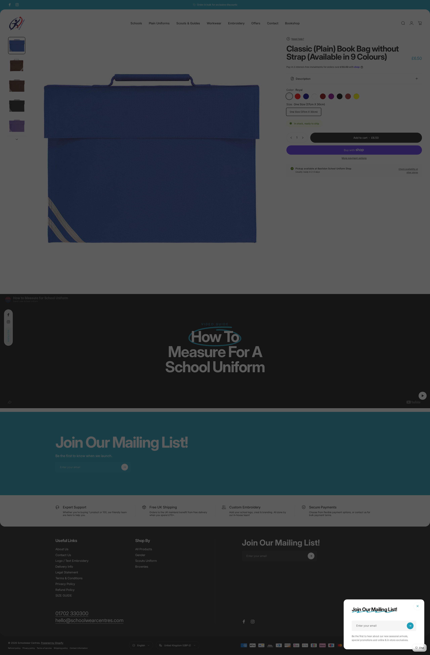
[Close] (418, 606)
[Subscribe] (410, 625)
